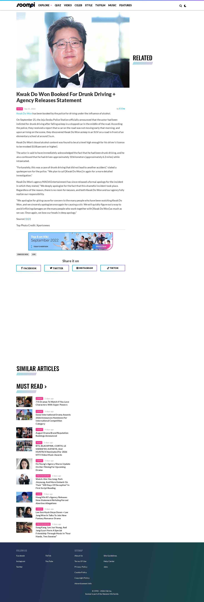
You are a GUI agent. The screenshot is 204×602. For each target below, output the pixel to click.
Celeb (78, 5)
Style (88, 5)
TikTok (48, 555)
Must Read (29, 386)
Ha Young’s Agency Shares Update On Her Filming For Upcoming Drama (53, 466)
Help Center (109, 561)
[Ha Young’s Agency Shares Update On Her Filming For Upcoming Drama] (24, 463)
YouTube (49, 561)
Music (112, 5)
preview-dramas (43, 476)
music (39, 442)
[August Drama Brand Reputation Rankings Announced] (24, 432)
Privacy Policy (81, 567)
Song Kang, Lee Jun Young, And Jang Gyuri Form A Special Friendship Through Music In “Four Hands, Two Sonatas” (53, 532)
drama (39, 398)
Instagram (86, 268)
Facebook (29, 268)
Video (68, 5)
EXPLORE (43, 5)
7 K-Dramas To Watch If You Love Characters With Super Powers (52, 403)
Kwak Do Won (24, 113)
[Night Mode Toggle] (185, 6)
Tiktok (114, 268)
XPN (33, 254)
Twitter (57, 268)
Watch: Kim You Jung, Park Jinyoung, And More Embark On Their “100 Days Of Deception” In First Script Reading (52, 483)
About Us (79, 555)
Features (125, 5)
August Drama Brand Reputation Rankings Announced (52, 434)
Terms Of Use (80, 561)
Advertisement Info (83, 583)
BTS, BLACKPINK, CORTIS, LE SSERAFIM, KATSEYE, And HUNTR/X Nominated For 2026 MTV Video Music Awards (51, 450)
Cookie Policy (81, 572)
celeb (39, 494)
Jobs (106, 567)
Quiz (58, 5)
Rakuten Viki (108, 594)
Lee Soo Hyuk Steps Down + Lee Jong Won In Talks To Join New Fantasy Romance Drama (52, 515)
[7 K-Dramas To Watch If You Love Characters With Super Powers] (24, 401)
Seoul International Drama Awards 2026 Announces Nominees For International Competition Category (53, 419)
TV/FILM (100, 5)
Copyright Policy (82, 578)
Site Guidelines (110, 555)
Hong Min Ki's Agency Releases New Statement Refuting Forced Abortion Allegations (52, 500)
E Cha (122, 108)
